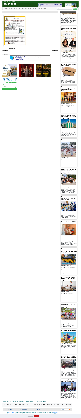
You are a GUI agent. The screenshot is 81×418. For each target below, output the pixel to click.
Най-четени (67, 12)
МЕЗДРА (15, 404)
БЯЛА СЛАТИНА (31, 405)
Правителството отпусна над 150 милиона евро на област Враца (68, 186)
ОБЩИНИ (11, 8)
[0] (5, 50)
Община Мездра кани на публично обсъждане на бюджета (68, 267)
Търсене (75, 8)
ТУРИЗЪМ (34, 8)
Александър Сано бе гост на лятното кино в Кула (68, 369)
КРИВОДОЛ (20, 404)
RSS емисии (37, 409)
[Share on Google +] (10, 48)
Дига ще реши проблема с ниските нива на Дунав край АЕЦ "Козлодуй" (68, 105)
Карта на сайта (9, 1)
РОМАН (44, 404)
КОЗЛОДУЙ (9, 404)
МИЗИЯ (40, 404)
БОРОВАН (25, 404)
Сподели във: (5, 49)
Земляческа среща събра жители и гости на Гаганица (68, 345)
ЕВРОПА (15, 8)
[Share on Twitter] (14, 48)
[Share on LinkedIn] (11, 48)
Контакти (13, 1)
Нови (62, 12)
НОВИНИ (6, 8)
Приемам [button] (36, 416)
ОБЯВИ (38, 8)
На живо (74, 12)
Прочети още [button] (30, 416)
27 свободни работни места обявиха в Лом (68, 53)
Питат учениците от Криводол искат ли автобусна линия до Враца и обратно (69, 239)
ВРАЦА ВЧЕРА (28, 8)
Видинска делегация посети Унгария (67, 392)
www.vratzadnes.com (11, 412)
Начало (5, 1)
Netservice (58, 413)
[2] (55, 50)
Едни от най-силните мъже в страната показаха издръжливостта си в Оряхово (68, 159)
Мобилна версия (23, 409)
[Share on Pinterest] (12, 48)
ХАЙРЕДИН (49, 404)
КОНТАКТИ (43, 8)
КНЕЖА (54, 404)
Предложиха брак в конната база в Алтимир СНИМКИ (69, 128)
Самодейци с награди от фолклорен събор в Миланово (68, 294)
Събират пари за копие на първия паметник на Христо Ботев (68, 17)
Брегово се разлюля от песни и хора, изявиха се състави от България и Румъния (68, 77)
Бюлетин (10, 409)
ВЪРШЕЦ (62, 404)
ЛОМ (58, 404)
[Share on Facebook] (9, 48)
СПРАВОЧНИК (21, 8)
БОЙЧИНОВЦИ (68, 404)
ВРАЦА (5, 404)
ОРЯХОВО (36, 404)
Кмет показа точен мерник (68, 319)
